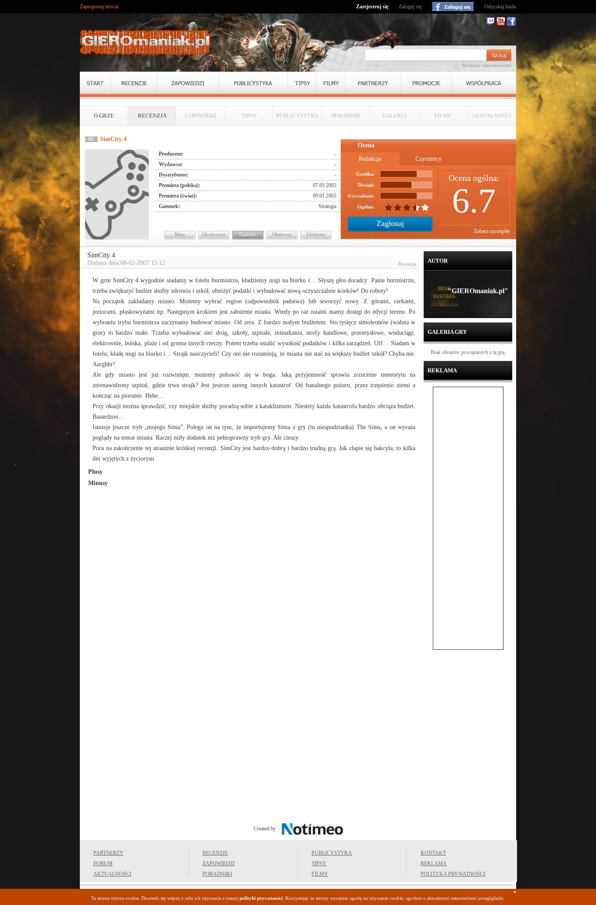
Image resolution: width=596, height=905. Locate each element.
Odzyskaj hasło (500, 6)
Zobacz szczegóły (492, 231)
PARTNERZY (108, 853)
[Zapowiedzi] (188, 83)
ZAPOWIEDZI (218, 863)
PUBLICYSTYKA (332, 853)
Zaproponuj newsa (99, 6)
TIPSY (319, 863)
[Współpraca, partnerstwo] (484, 83)
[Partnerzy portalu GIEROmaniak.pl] (373, 83)
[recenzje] (134, 83)
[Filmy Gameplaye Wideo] (331, 83)
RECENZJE (215, 853)
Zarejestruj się (372, 6)
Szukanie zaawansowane (487, 65)
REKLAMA (434, 863)
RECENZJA (152, 116)
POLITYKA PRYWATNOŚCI (453, 874)
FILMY (320, 874)
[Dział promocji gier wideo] (426, 83)
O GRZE (104, 116)
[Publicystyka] (253, 83)
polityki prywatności (261, 898)
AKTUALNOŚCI (112, 874)
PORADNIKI (217, 874)
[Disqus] (252, 618)
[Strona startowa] (145, 42)
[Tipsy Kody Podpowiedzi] (302, 83)
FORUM (103, 863)
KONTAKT (433, 853)
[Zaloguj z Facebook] (453, 6)
